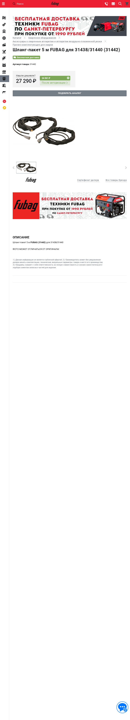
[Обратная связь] (122, 707)
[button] (13, 167)
